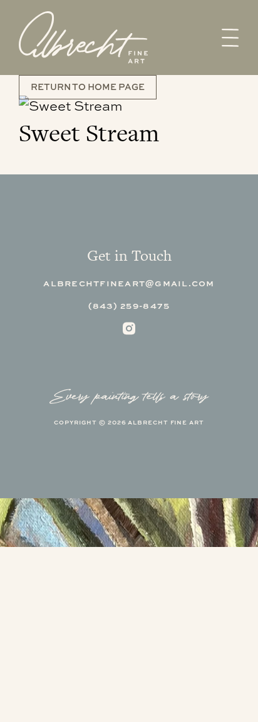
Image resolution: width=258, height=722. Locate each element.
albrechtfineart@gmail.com (129, 283)
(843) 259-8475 (129, 305)
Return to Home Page (88, 87)
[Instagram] (129, 328)
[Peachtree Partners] (83, 37)
